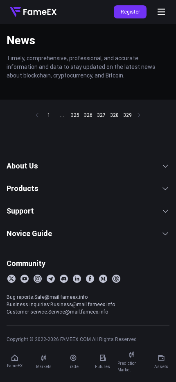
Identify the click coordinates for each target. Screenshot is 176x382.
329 (127, 115)
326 (88, 115)
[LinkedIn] (77, 279)
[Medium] (103, 279)
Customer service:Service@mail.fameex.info (57, 312)
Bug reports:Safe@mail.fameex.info (47, 297)
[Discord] (64, 279)
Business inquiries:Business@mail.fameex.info (61, 304)
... (62, 115)
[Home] (33, 12)
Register (130, 12)
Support (20, 211)
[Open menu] (161, 12)
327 (101, 115)
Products (22, 188)
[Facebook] (90, 279)
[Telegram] (51, 279)
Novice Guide (29, 233)
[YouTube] (24, 279)
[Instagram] (38, 279)
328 (114, 115)
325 (75, 115)
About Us (22, 166)
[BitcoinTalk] (116, 279)
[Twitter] (11, 279)
